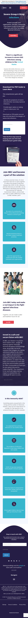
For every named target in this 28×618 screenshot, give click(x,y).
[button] (9, 561)
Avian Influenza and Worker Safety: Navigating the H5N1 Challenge (13, 2)
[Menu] (10, 8)
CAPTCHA (5, 549)
